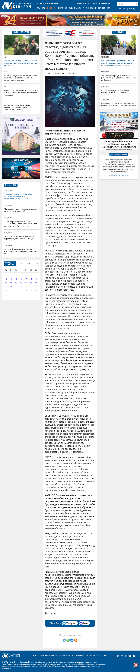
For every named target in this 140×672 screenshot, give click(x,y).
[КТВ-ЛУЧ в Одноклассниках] (127, 9)
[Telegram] (64, 640)
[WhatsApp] (68, 640)
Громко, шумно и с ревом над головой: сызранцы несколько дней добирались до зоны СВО (20, 62)
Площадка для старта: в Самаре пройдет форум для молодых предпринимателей (118, 104)
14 (26, 283)
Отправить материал (97, 656)
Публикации (75, 8)
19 (16, 287)
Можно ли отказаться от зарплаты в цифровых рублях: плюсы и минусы (19, 237)
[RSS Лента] (120, 9)
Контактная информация (45, 656)
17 (6, 287)
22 (31, 287)
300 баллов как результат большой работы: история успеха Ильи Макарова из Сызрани (118, 77)
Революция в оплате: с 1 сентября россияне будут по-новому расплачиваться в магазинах (18, 196)
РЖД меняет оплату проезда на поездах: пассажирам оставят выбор (21, 210)
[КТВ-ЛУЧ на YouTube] (130, 9)
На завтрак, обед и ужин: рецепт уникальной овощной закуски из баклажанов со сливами (18, 107)
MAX (85, 623)
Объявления (104, 8)
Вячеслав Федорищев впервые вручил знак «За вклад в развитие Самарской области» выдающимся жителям (117, 62)
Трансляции (89, 8)
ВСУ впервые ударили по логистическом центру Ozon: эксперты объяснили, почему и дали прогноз (21, 77)
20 (21, 287)
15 (31, 283)
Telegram (71, 623)
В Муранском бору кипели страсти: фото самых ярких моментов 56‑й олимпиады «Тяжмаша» (21, 92)
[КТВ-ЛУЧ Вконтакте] (124, 9)
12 (16, 283)
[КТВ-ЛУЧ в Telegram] (134, 9)
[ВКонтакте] (72, 640)
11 (11, 283)
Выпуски (62, 8)
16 (36, 283)
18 (11, 287)
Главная (41, 8)
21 (26, 287)
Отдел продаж (66, 656)
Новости (51, 8)
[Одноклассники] (75, 640)
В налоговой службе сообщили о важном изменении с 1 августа (115, 91)
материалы (47, 662)
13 (21, 283)
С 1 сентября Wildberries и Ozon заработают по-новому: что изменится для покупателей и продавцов (20, 223)
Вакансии (80, 656)
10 (6, 283)
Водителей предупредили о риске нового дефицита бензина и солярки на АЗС (20, 251)
